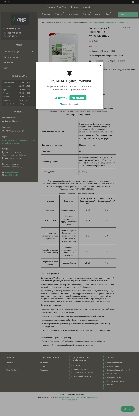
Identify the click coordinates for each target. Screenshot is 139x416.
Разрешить (78, 97)
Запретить (61, 97)
